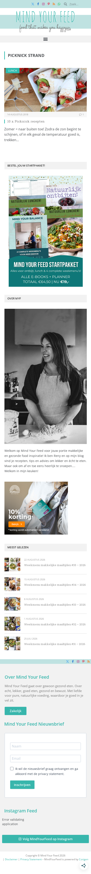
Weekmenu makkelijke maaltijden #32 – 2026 (55, 624)
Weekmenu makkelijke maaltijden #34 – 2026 (55, 585)
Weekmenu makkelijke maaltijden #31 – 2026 (54, 644)
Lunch (12, 70)
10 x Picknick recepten (26, 121)
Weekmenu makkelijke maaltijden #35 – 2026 (55, 565)
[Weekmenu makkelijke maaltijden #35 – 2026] (12, 564)
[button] (45, 39)
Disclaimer (11, 859)
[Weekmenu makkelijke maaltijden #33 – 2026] (12, 604)
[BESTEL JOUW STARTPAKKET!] (45, 231)
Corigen (83, 859)
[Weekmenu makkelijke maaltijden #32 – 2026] (12, 623)
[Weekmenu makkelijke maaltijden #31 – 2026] (12, 643)
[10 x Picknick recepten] (45, 90)
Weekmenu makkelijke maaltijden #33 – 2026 (55, 605)
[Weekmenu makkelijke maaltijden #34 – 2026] (12, 584)
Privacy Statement (31, 859)
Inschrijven (22, 785)
